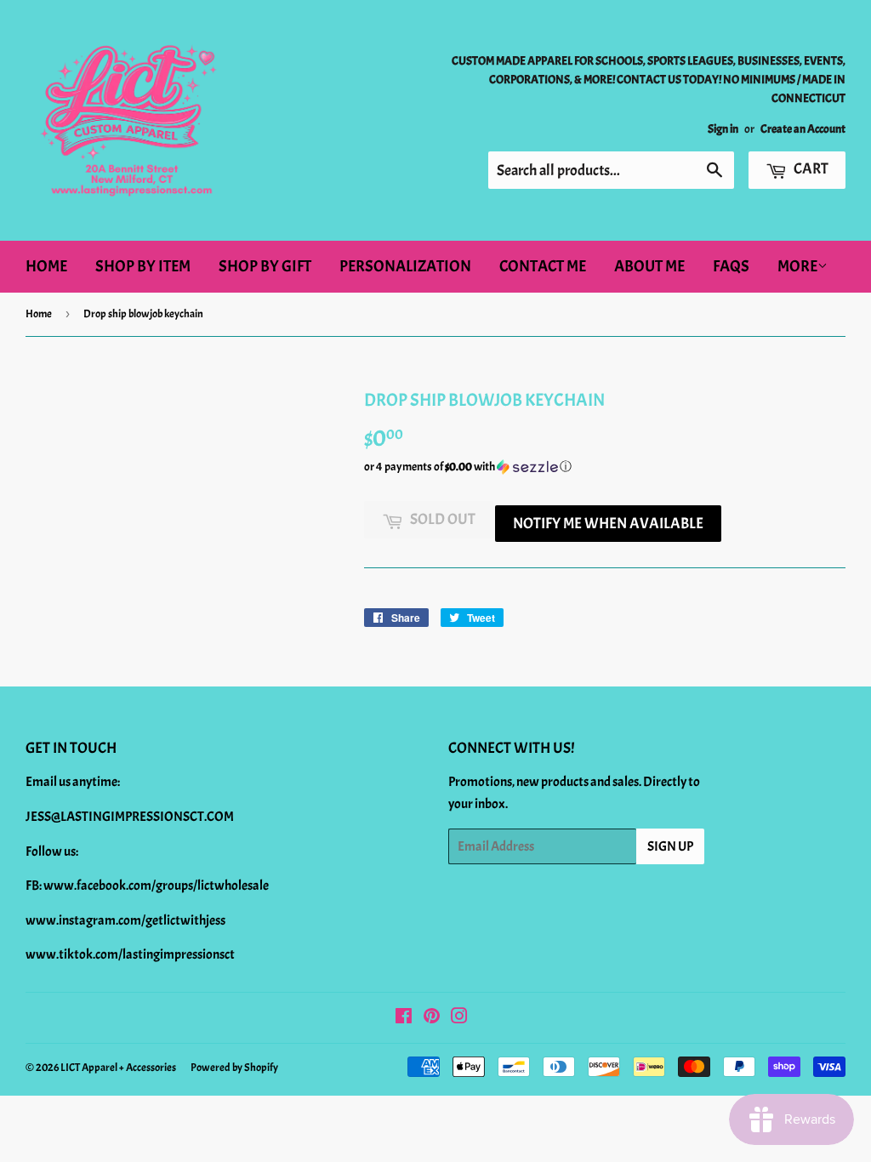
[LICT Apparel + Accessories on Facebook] (404, 1018)
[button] (604, 467)
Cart (809, 169)
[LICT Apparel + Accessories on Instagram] (459, 1018)
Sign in (723, 129)
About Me (649, 266)
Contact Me (542, 266)
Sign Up (670, 846)
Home (46, 266)
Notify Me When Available (608, 523)
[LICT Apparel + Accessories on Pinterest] (432, 1018)
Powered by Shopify (234, 1067)
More (797, 266)
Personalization (405, 266)
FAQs (731, 266)
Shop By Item (143, 266)
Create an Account (802, 129)
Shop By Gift (265, 266)
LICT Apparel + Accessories (118, 1067)
